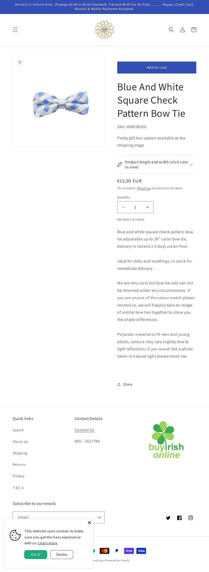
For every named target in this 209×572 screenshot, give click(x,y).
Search (18, 430)
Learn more (47, 543)
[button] (15, 29)
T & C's (18, 487)
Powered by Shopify (118, 560)
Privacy (18, 476)
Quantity (123, 197)
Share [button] (128, 384)
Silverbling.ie (97, 560)
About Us (20, 441)
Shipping (143, 188)
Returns (19, 464)
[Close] (89, 522)
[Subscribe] (98, 517)
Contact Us (85, 430)
